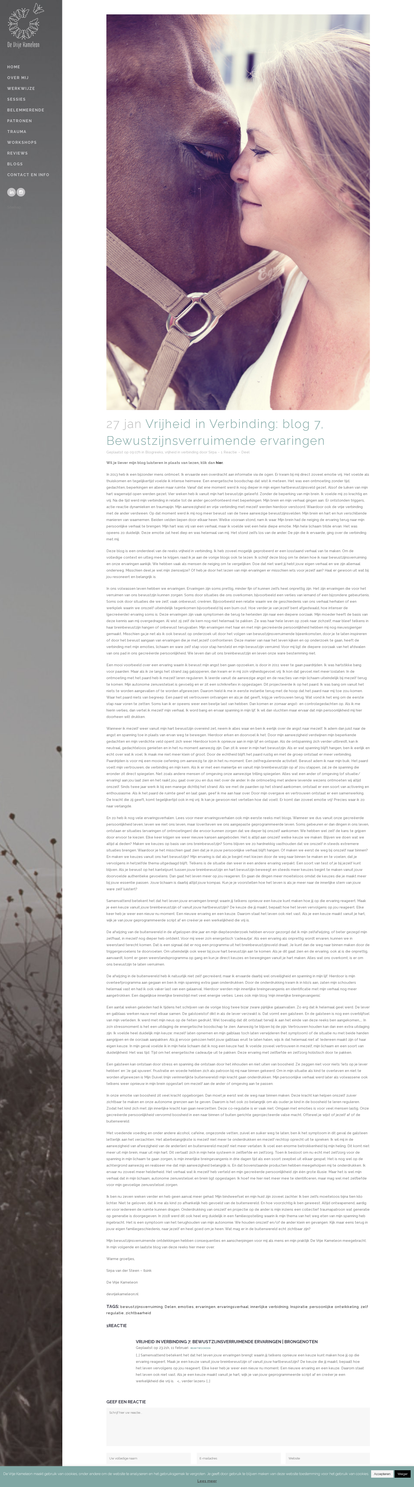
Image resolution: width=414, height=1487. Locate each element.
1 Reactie (229, 452)
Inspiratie (299, 1307)
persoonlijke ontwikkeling (334, 1307)
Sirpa (212, 452)
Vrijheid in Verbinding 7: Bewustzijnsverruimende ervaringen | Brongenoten (227, 1341)
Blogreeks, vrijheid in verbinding (171, 452)
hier (219, 463)
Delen (170, 1307)
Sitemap (14, 207)
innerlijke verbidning (269, 1307)
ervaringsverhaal (233, 1307)
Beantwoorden (200, 1348)
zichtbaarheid (138, 1313)
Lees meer (207, 1481)
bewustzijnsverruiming (141, 1307)
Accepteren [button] (382, 1474)
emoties (186, 1307)
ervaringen (206, 1307)
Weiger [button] (402, 1474)
